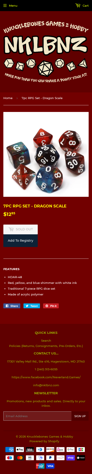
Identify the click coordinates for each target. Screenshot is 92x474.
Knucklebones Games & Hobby (50, 436)
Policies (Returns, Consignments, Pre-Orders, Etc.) (46, 346)
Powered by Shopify (44, 441)
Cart (85, 5)
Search (46, 340)
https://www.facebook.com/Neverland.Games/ (46, 377)
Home (8, 98)
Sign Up (80, 416)
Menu (13, 5)
